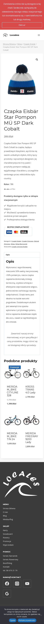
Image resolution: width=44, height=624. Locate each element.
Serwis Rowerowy (10, 559)
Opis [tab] (8, 255)
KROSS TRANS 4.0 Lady (30, 389)
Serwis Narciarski (10, 556)
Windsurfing (8, 519)
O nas (5, 512)
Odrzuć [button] (22, 25)
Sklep (13, 244)
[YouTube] (27, 584)
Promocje (7, 541)
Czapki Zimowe (27, 241)
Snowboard (7, 534)
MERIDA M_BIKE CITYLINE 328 (12, 391)
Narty (5, 530)
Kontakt (6, 567)
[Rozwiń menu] (39, 35)
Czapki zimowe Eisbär (19, 247)
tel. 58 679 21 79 (10, 570)
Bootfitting (7, 563)
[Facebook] (7, 584)
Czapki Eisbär (16, 241)
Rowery (6, 537)
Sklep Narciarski (21, 244)
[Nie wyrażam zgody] (41, 615)
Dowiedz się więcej (13, 448)
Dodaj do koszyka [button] (13, 405)
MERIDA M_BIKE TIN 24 (12, 436)
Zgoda (12, 620)
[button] (37, 59)
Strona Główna (9, 508)
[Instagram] (17, 584)
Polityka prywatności (27, 620)
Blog (5, 515)
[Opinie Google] (7, 594)
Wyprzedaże (8, 545)
